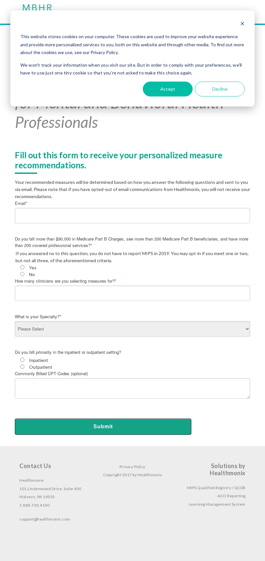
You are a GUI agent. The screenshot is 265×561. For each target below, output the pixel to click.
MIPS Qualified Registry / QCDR (216, 487)
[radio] (132, 267)
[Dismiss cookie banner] (242, 24)
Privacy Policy (132, 466)
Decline (220, 89)
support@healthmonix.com (44, 519)
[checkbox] (132, 271)
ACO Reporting (231, 495)
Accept (167, 89)
